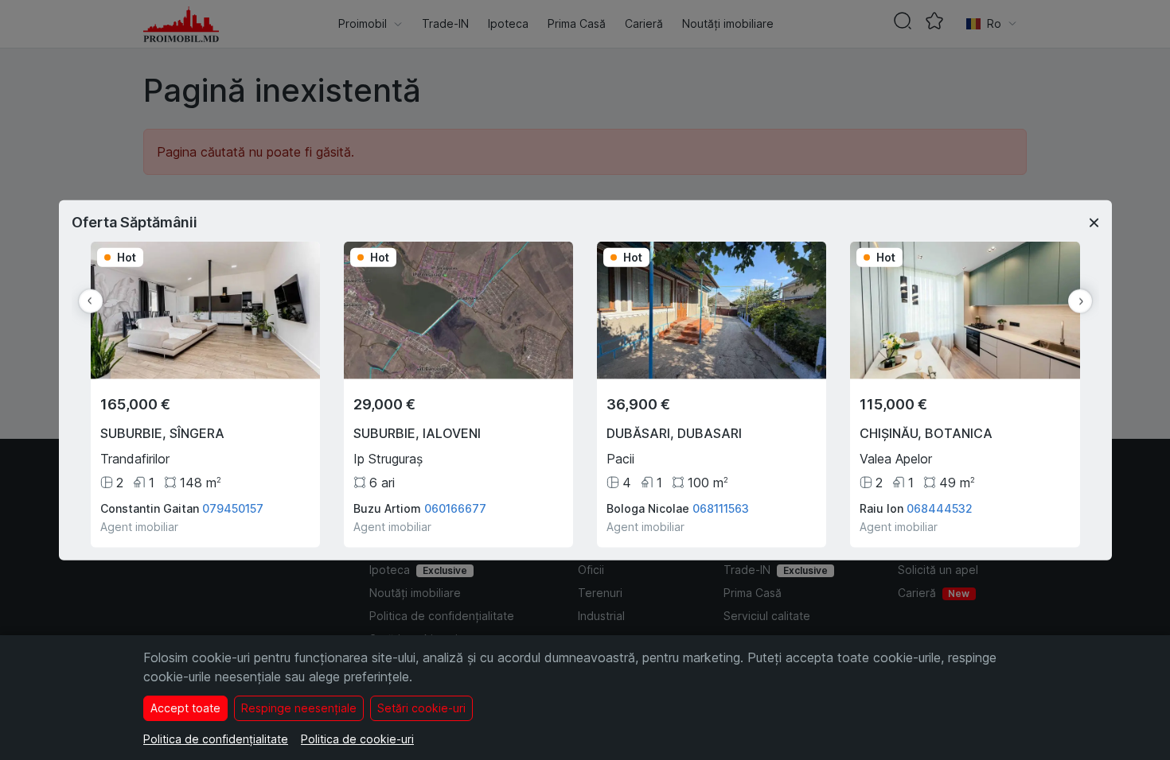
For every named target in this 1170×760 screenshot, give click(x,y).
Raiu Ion (881, 507)
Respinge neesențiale (299, 708)
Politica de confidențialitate (215, 739)
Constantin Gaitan (149, 507)
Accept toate (185, 708)
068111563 (720, 507)
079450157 (232, 507)
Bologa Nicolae (647, 507)
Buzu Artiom (387, 507)
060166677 (455, 507)
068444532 (940, 507)
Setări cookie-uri (421, 708)
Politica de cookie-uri (357, 739)
